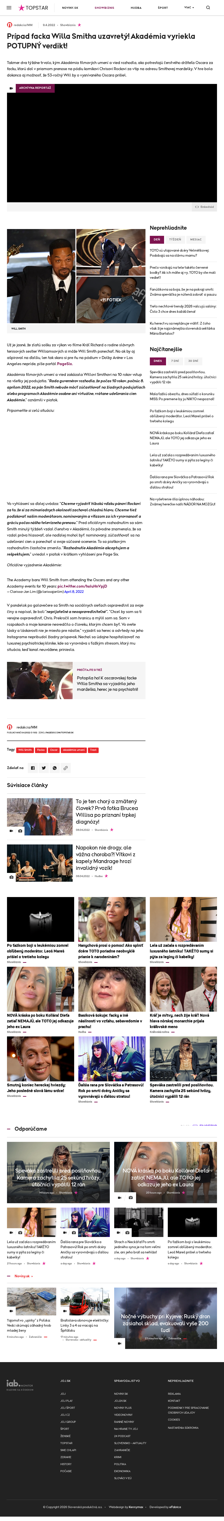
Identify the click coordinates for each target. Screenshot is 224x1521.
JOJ (63, 1394)
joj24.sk (120, 1401)
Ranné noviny (124, 1422)
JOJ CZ (65, 1415)
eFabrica (175, 1507)
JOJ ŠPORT (67, 1408)
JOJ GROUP (68, 1422)
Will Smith (25, 750)
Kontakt (174, 1401)
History (66, 1464)
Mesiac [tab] (196, 239)
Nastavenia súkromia (183, 1428)
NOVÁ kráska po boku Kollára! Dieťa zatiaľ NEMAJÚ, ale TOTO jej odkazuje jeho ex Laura (182, 438)
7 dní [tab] (175, 361)
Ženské (65, 1436)
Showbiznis (104, 8)
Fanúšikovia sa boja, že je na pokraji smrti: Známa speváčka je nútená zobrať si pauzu (183, 292)
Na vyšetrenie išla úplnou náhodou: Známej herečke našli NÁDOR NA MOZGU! (182, 502)
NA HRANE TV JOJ (126, 1429)
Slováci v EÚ (122, 1478)
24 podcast (122, 1436)
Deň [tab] (157, 239)
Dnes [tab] (158, 361)
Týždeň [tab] (175, 239)
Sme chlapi (68, 1450)
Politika (120, 1464)
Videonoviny (123, 1415)
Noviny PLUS (122, 1408)
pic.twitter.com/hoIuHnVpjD (82, 586)
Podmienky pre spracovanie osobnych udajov (188, 1410)
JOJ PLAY (66, 1401)
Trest (93, 750)
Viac (187, 7)
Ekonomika (122, 1471)
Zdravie (65, 1457)
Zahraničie (122, 1450)
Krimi (117, 1457)
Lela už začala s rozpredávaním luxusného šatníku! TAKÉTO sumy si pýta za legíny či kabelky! (182, 460)
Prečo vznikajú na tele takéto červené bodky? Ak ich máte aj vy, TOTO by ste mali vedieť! (183, 272)
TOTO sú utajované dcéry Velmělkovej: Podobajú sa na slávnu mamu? (179, 253)
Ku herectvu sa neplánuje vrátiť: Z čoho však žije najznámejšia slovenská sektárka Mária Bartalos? (182, 328)
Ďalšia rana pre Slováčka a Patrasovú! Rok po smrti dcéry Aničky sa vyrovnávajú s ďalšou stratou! (182, 482)
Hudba (136, 8)
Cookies (174, 1419)
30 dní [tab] (193, 361)
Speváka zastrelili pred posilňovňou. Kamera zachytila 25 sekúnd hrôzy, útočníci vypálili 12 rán (183, 377)
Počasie (66, 1471)
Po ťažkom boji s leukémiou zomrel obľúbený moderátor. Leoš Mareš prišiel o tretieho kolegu (182, 416)
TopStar (66, 1443)
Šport (163, 8)
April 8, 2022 (74, 591)
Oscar (54, 750)
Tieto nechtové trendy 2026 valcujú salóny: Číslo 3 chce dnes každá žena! (183, 309)
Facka (41, 750)
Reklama (174, 1394)
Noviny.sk (70, 8)
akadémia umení (74, 750)
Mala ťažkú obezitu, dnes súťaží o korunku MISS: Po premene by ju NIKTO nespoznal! (182, 396)
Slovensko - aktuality (130, 1443)
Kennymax (136, 1507)
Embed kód (207, 207)
